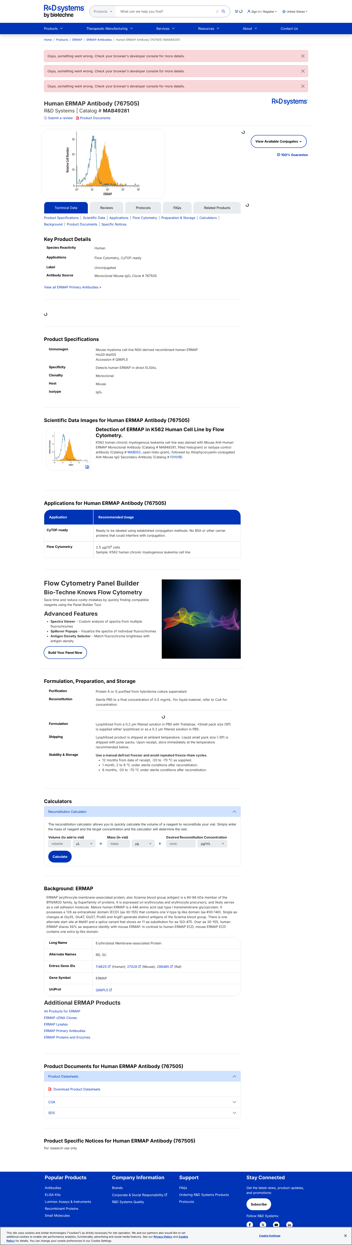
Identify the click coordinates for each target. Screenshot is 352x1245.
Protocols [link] (186, 1202)
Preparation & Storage (178, 218)
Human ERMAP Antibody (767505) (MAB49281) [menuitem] (148, 39)
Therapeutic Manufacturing (107, 28)
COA (51, 1102)
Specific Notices (113, 224)
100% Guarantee (294, 155)
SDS (51, 1113)
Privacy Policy (163, 1236)
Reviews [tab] (106, 208)
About (247, 28)
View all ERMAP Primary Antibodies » (72, 287)
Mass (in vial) (117, 837)
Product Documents (95, 118)
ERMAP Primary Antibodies (64, 1031)
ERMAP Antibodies (99, 39)
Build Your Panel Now (65, 653)
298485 (163, 967)
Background (53, 224)
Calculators (208, 218)
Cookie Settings (269, 1235)
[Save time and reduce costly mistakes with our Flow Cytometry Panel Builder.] (201, 619)
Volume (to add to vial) (66, 837)
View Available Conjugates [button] (277, 141)
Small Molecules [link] (57, 1215)
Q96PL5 (102, 990)
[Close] (303, 56)
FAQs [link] (183, 1188)
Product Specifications (61, 218)
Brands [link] (117, 1188)
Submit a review (60, 118)
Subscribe (259, 1204)
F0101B (175, 457)
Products (51, 28)
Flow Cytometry (145, 218)
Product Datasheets (63, 1076)
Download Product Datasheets (77, 1089)
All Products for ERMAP (62, 1011)
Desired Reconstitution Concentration (196, 837)
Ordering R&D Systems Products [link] (204, 1195)
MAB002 (134, 452)
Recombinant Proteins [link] (61, 1209)
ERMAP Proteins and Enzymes (67, 1037)
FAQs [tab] (177, 208)
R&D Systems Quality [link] (128, 1202)
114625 (101, 967)
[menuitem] (48, 39)
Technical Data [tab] (66, 208)
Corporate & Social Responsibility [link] (137, 1195)
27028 (132, 967)
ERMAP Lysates (56, 1024)
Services (162, 28)
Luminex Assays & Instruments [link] (68, 1202)
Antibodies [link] (53, 1188)
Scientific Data (94, 218)
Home (48, 39)
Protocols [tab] (143, 208)
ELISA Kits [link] (52, 1195)
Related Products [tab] (217, 208)
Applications (118, 218)
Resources (206, 28)
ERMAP (77, 39)
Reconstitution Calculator (67, 812)
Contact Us (289, 28)
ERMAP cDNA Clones (60, 1018)
